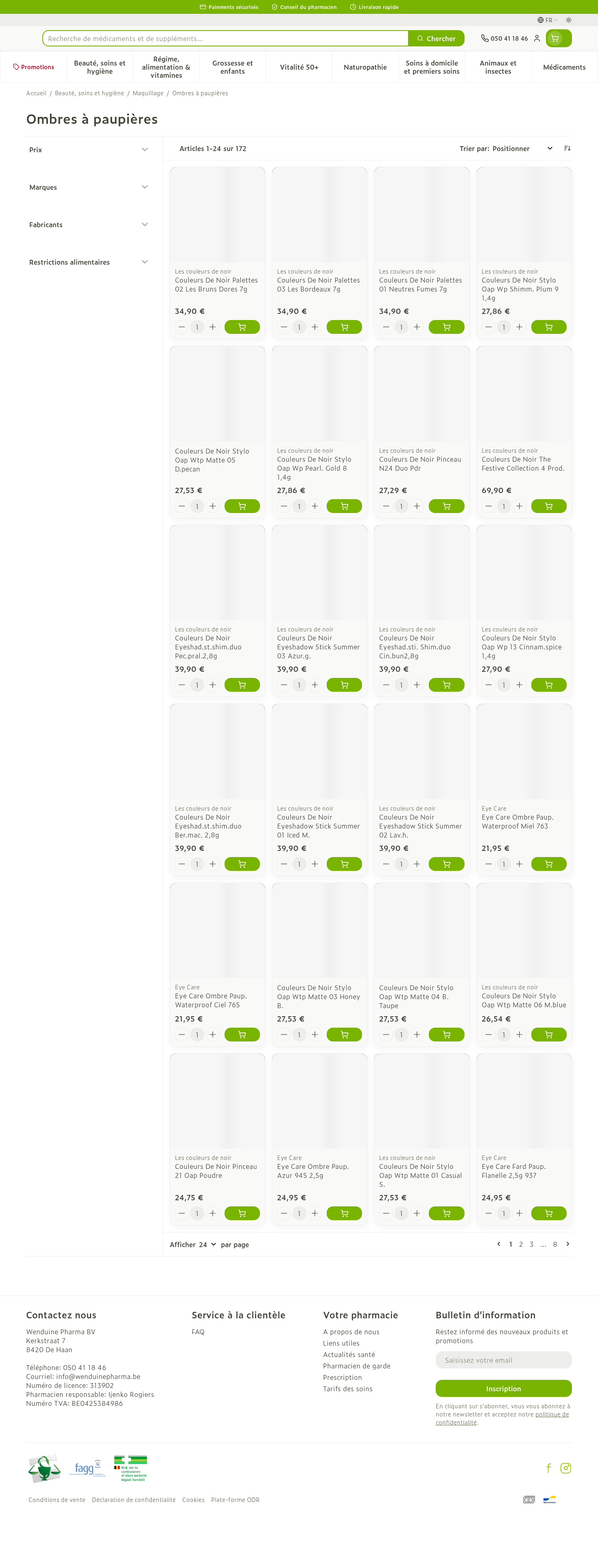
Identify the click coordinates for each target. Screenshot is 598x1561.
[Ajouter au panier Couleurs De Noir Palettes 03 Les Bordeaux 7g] (344, 327)
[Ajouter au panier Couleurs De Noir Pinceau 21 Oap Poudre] (242, 1213)
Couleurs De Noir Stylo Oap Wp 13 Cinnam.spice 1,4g (522, 646)
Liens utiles (341, 1342)
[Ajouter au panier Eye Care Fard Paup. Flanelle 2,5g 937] (549, 1213)
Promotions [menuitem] (37, 66)
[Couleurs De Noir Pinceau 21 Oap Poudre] (217, 1101)
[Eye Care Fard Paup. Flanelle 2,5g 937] (524, 1101)
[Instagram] (566, 1468)
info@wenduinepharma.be (98, 1376)
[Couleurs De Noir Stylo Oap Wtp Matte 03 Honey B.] (319, 930)
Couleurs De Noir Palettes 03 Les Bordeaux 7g (318, 284)
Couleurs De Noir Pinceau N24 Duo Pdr (420, 463)
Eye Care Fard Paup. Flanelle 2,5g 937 (514, 1170)
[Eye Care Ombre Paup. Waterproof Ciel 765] (217, 930)
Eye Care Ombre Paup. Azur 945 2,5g (313, 1170)
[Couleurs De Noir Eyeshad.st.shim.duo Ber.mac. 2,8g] (217, 751)
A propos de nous (351, 1331)
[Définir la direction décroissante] (567, 148)
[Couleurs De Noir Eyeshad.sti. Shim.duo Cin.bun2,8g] (421, 572)
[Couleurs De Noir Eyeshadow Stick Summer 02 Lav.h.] (421, 751)
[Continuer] (566, 1244)
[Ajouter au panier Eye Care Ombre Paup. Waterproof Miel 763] (549, 864)
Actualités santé (349, 1354)
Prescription (342, 1376)
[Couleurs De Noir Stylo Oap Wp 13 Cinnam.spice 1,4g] (524, 572)
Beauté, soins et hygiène (89, 93)
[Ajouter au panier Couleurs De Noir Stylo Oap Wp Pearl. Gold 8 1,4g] (344, 506)
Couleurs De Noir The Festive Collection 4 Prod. (523, 463)
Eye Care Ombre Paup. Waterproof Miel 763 (518, 821)
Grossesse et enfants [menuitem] (239, 67)
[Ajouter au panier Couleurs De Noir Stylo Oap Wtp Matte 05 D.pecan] (242, 506)
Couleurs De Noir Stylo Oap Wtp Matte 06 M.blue (524, 1000)
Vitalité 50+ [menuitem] (306, 69)
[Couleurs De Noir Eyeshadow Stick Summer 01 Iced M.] (319, 751)
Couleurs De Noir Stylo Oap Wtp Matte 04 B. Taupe (416, 996)
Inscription (503, 1388)
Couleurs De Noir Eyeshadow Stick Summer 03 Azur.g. (318, 646)
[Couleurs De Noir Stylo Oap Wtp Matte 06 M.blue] (524, 930)
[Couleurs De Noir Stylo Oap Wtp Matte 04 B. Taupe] (421, 930)
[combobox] (225, 38)
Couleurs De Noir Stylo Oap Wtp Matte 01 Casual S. (420, 1175)
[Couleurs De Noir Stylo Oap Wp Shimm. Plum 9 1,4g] (524, 214)
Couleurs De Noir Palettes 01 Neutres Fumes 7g (420, 284)
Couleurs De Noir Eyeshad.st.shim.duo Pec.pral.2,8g (208, 646)
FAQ (198, 1331)
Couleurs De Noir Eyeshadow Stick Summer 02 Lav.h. (420, 826)
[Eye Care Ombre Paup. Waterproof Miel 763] (524, 751)
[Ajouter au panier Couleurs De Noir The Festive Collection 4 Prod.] (549, 506)
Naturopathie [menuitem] (371, 69)
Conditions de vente (56, 1499)
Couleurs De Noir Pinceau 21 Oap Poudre (216, 1170)
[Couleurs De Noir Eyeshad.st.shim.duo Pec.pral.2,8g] (217, 572)
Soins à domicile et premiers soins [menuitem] (434, 67)
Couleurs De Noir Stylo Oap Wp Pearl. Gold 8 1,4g (314, 468)
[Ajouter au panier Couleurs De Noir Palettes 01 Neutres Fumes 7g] (446, 327)
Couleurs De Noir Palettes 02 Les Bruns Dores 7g (216, 284)
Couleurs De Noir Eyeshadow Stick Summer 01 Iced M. (318, 826)
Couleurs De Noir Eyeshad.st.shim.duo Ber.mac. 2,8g (208, 826)
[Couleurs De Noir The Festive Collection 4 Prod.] (524, 393)
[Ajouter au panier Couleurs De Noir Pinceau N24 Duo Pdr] (446, 506)
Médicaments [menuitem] (570, 69)
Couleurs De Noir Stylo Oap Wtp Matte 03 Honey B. (318, 996)
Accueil (36, 93)
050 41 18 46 (84, 1367)
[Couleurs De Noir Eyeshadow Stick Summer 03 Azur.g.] (319, 572)
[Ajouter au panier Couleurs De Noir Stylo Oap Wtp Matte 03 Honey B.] (344, 1034)
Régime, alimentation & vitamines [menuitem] (170, 67)
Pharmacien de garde (357, 1365)
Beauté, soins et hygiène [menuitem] (103, 67)
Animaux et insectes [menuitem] (505, 67)
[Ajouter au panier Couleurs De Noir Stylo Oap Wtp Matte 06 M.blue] (549, 1034)
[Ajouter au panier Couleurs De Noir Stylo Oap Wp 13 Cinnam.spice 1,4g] (549, 685)
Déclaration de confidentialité (134, 1499)
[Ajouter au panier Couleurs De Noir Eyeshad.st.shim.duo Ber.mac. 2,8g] (242, 864)
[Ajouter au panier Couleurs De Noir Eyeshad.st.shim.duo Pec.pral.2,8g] (242, 685)
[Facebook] (549, 1468)
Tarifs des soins (348, 1388)
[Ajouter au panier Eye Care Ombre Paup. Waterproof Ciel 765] (242, 1034)
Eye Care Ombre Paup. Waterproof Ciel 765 (211, 1000)
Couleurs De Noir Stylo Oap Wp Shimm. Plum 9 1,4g (520, 289)
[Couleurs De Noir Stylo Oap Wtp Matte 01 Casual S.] (421, 1101)
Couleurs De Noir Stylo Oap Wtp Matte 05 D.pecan (212, 460)
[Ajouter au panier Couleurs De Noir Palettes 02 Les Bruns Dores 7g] (242, 327)
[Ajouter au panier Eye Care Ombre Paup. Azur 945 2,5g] (344, 1213)
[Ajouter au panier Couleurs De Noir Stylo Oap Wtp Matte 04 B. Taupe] (446, 1034)
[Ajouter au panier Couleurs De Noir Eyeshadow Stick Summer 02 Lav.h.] (446, 864)
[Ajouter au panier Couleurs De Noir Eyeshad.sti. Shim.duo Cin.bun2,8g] (446, 685)
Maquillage (148, 93)
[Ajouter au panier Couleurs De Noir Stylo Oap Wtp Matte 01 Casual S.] (446, 1213)
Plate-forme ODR (235, 1499)
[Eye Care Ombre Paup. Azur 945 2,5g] (319, 1101)
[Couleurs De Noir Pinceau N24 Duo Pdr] (421, 393)
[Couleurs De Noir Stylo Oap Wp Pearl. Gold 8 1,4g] (319, 393)
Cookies (193, 1499)
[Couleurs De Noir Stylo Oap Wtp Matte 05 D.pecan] (217, 393)
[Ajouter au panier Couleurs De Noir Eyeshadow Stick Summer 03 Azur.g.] (344, 685)
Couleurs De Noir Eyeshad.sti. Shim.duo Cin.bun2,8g (415, 646)
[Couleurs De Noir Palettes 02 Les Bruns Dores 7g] (217, 214)
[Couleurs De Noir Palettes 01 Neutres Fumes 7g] (421, 214)
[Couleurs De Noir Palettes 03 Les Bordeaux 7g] (319, 214)
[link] (500, 1244)
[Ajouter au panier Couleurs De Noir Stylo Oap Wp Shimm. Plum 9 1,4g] (549, 327)
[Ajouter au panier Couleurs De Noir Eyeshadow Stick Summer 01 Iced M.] (344, 864)
